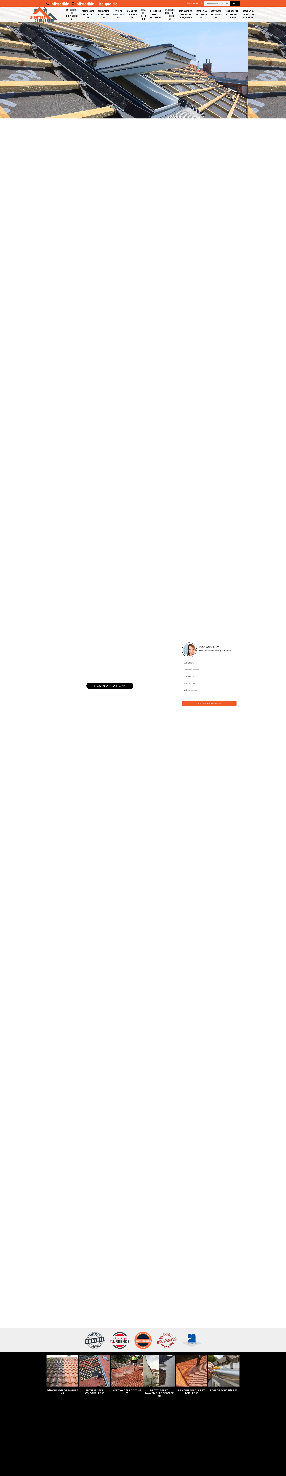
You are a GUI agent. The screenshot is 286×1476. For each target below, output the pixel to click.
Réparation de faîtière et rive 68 (248, 14)
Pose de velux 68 (143, 14)
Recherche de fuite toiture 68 (155, 14)
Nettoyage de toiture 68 (216, 14)
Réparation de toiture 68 (201, 14)
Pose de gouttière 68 (118, 14)
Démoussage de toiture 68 (88, 14)
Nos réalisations (110, 686)
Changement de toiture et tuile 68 (232, 14)
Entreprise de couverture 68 (72, 14)
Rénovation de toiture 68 (104, 14)
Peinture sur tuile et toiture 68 (170, 14)
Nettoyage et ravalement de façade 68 (185, 14)
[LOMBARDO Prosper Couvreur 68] (44, 14)
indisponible (59, 4)
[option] (143, 59)
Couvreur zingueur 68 (132, 14)
